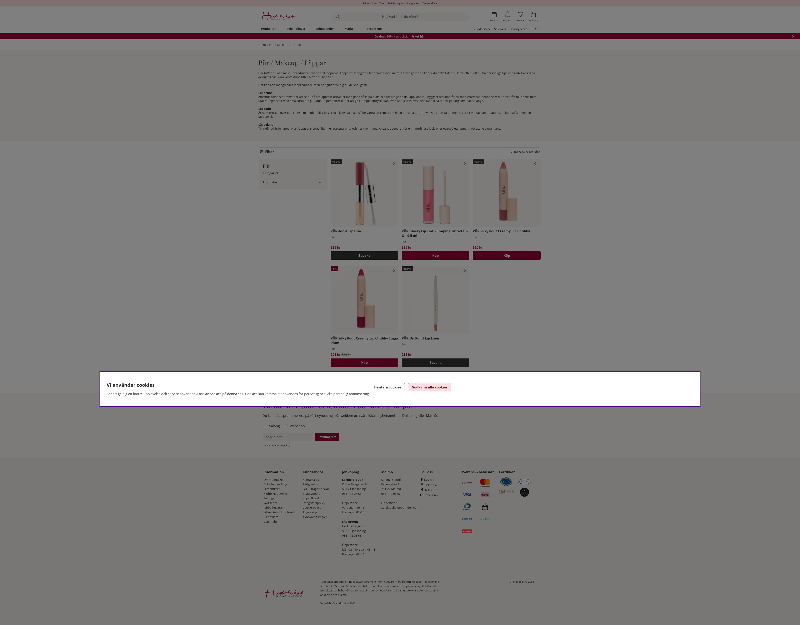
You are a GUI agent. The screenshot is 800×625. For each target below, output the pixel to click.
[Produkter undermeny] (320, 182)
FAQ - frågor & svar (316, 489)
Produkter (268, 29)
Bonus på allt (430, 3)
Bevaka (364, 255)
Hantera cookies (387, 387)
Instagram (431, 485)
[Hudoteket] (279, 16)
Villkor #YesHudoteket (279, 512)
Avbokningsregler (315, 517)
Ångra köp (310, 512)
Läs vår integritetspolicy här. (278, 445)
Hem (262, 45)
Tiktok (428, 490)
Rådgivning (310, 484)
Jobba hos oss (273, 508)
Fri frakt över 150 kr (373, 3)
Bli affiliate (271, 517)
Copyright (270, 522)
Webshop (297, 426)
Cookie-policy (312, 508)
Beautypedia (518, 29)
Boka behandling (275, 484)
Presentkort (373, 29)
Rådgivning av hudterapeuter (403, 3)
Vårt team (270, 503)
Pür (271, 45)
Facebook (429, 480)
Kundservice (482, 29)
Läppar (296, 45)
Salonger (500, 29)
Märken (350, 29)
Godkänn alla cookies (430, 387)
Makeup (282, 45)
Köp (435, 255)
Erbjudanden (325, 29)
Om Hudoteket (274, 480)
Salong (274, 426)
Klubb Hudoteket (275, 494)
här (330, 77)
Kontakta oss (311, 480)
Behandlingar (295, 29)
